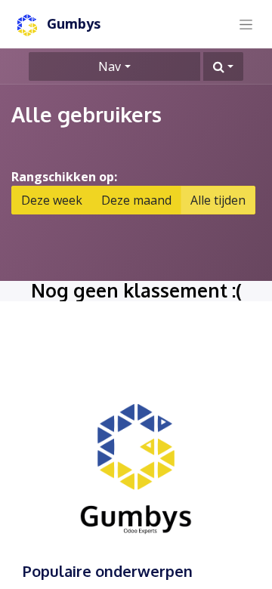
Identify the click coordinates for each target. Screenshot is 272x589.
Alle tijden (218, 200)
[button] (223, 66)
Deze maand (136, 200)
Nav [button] (109, 66)
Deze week (51, 200)
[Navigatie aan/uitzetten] (246, 23)
